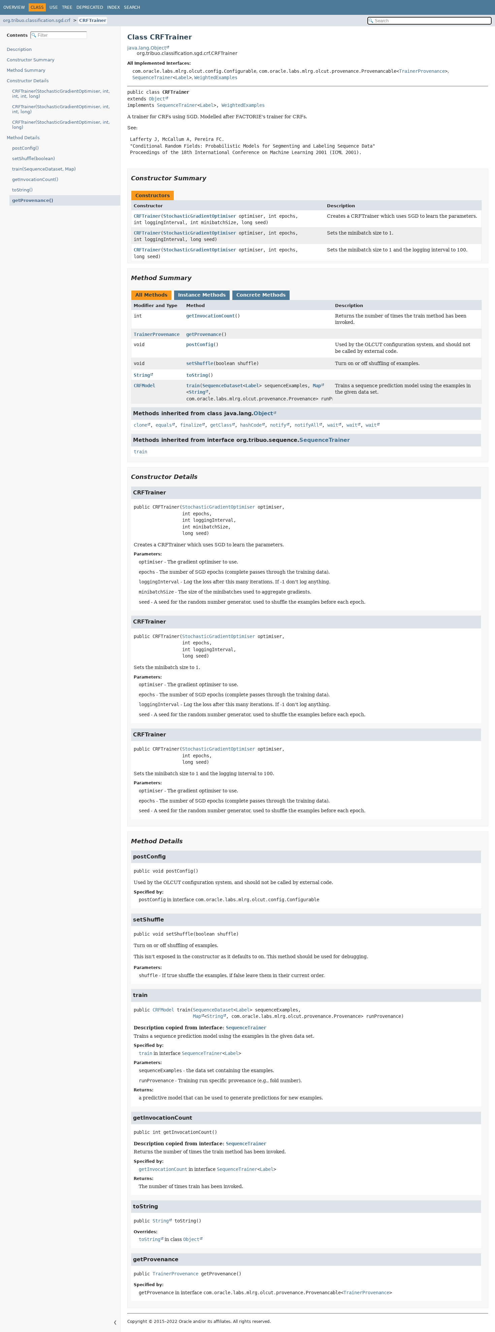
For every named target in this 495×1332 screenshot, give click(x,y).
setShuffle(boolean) (33, 158)
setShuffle (199, 363)
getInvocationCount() (35, 179)
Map (317, 385)
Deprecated (89, 7)
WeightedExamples (215, 77)
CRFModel (144, 385)
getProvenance (203, 334)
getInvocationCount (210, 316)
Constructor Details (28, 80)
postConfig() (25, 148)
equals (164, 425)
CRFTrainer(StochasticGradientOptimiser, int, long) (61, 125)
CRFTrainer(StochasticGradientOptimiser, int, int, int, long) (61, 94)
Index (113, 7)
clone (140, 425)
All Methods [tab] (151, 295)
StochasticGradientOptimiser (199, 216)
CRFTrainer (92, 20)
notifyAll (307, 425)
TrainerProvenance (422, 71)
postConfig (199, 344)
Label (182, 77)
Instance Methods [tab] (202, 295)
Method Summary (26, 70)
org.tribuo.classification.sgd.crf (36, 20)
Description (19, 49)
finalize (191, 425)
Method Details (23, 137)
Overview (14, 7)
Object (157, 98)
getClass (221, 425)
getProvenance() (32, 200)
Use (54, 7)
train (193, 385)
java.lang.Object (146, 48)
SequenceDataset (222, 385)
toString (197, 375)
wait (332, 425)
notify (278, 425)
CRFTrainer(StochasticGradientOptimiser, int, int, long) (61, 109)
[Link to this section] (211, 178)
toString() (22, 189)
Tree (67, 7)
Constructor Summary (31, 59)
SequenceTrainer (152, 77)
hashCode (251, 425)
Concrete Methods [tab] (261, 295)
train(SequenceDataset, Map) (44, 169)
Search (132, 7)
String (142, 375)
